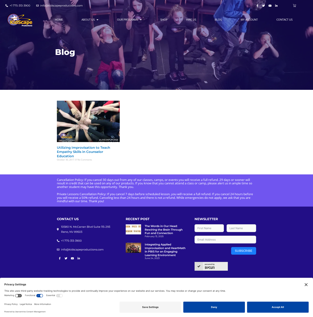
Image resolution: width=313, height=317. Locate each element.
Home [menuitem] (59, 19)
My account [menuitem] (249, 19)
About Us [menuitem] (88, 19)
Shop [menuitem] (164, 19)
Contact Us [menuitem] (284, 19)
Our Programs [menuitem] (127, 19)
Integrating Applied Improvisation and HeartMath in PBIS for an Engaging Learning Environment (165, 250)
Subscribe (243, 250)
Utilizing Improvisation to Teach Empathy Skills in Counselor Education (83, 152)
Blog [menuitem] (218, 19)
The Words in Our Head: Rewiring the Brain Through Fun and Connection (164, 229)
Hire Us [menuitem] (191, 19)
